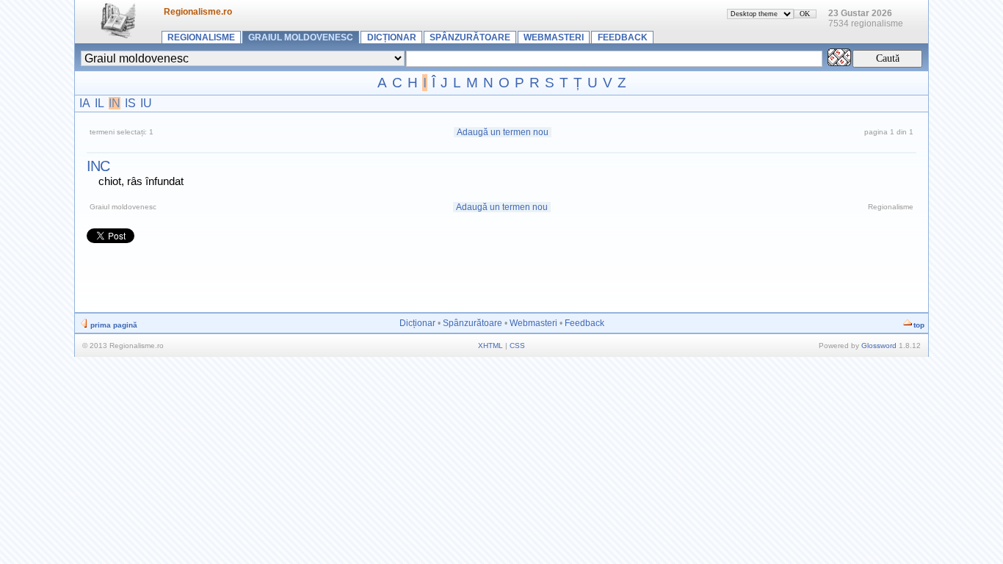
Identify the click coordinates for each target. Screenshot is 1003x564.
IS (130, 103)
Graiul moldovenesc (300, 37)
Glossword (879, 345)
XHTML (490, 345)
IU (146, 103)
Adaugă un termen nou (502, 132)
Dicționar (391, 37)
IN (114, 103)
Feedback (623, 37)
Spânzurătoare (470, 37)
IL (99, 103)
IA (84, 103)
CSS (517, 345)
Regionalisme (201, 37)
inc (98, 166)
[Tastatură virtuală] (839, 62)
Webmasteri (554, 37)
